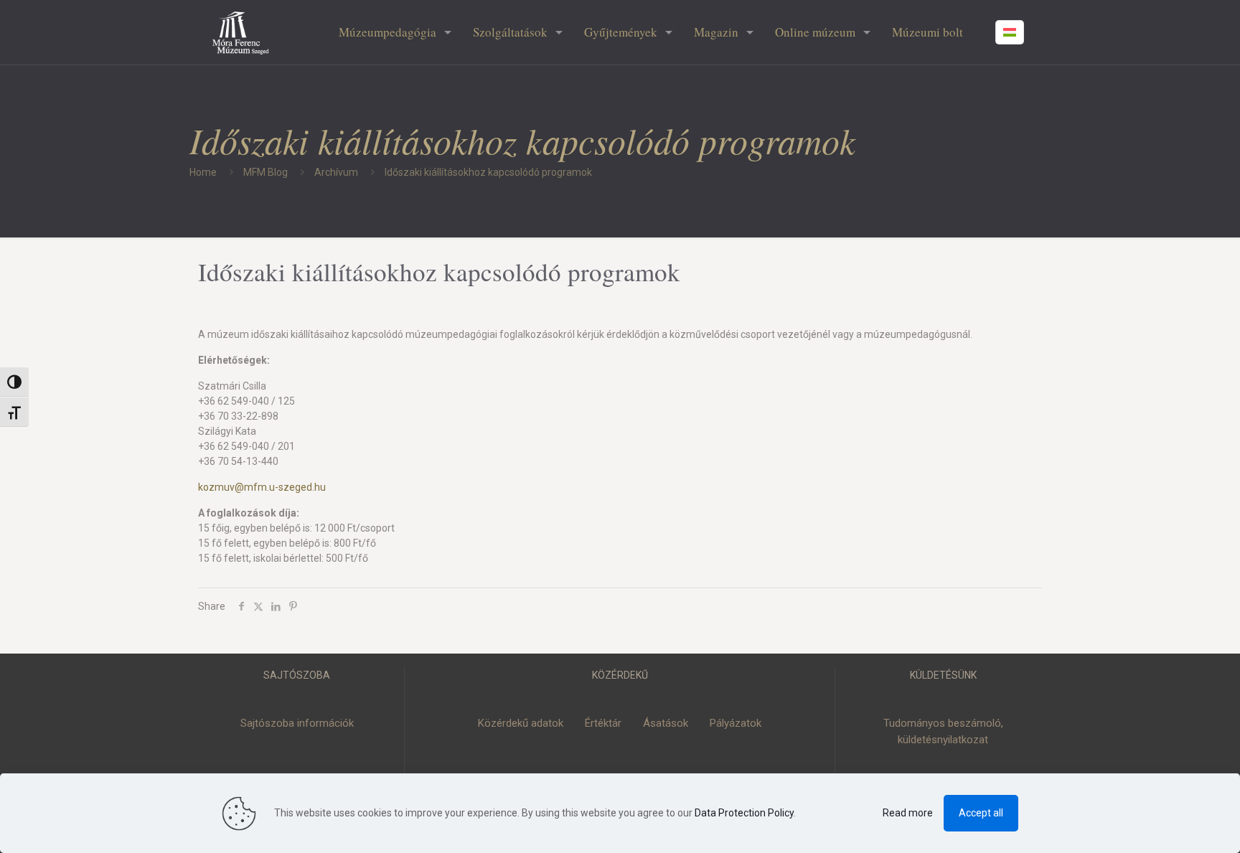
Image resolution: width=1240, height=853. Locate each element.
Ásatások (665, 723)
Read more (908, 813)
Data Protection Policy (744, 813)
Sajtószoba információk (297, 723)
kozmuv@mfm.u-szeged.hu (262, 487)
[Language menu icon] (1009, 32)
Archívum (336, 172)
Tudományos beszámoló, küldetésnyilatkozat (943, 731)
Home (203, 172)
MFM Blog (265, 172)
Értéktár (603, 723)
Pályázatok (735, 723)
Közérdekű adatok (520, 723)
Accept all (981, 813)
